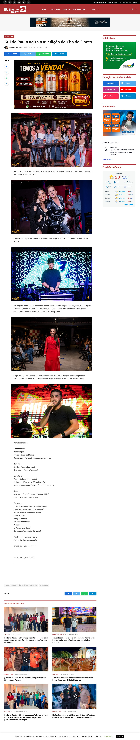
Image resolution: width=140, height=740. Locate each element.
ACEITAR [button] (120, 736)
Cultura (55, 674)
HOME (44, 9)
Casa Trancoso (10, 585)
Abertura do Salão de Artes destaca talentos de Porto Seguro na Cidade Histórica (72, 678)
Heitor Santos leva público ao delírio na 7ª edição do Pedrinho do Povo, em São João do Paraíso (73, 716)
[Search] (136, 9)
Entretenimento (58, 634)
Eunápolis (33, 585)
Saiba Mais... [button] (108, 736)
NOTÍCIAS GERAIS (79, 9)
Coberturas (9, 36)
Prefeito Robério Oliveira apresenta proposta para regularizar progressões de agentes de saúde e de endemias (26, 640)
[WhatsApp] (6, 78)
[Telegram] (6, 83)
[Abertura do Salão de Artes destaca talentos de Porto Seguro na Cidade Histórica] (74, 659)
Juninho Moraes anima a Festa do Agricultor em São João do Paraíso (25, 678)
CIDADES (93, 9)
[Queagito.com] (15, 9)
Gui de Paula (44, 585)
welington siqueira (16, 47)
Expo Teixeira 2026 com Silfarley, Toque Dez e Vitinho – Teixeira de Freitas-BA (122, 152)
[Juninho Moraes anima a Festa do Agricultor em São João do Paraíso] (26, 659)
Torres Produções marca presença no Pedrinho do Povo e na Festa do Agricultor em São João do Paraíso (73, 640)
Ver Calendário (108, 159)
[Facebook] (6, 66)
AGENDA (66, 9)
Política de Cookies (100, 2)
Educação (7, 711)
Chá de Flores (23, 585)
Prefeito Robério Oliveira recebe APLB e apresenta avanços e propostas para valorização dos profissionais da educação (26, 717)
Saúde (6, 634)
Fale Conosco (112, 2)
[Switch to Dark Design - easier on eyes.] (132, 9)
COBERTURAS (55, 9)
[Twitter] (6, 72)
